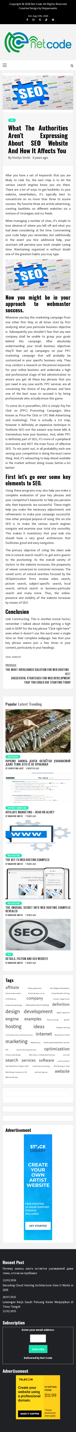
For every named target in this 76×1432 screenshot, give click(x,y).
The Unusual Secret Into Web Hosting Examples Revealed (38, 909)
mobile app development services (56, 1042)
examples (33, 1019)
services (29, 1060)
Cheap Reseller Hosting (60, 993)
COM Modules (10, 999)
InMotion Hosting (63, 1027)
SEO (12, 120)
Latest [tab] (23, 704)
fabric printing (52, 1020)
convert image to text (61, 999)
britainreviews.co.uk (36, 993)
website (16, 657)
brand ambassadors (13, 993)
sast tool (66, 1055)
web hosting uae (40, 1072)
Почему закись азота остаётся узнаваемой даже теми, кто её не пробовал (38, 762)
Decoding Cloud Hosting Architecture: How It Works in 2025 (38, 1287)
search (11, 1060)
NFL (6, 1050)
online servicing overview (26, 1050)
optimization (57, 1049)
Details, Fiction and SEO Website (26, 959)
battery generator (35, 988)
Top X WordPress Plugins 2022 (16, 1066)
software (46, 1060)
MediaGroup (35, 1042)
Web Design (13, 756)
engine (12, 1019)
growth (67, 1020)
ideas (38, 1026)
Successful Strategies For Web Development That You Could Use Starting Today (41, 678)
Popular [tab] (11, 704)
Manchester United (62, 1035)
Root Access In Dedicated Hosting (42, 1055)
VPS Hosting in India (62, 1066)
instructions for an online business (19, 1035)
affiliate (12, 987)
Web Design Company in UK (16, 1072)
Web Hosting (14, 855)
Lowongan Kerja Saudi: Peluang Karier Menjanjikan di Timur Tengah (38, 1304)
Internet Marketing (17, 807)
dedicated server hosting (37, 1005)
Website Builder (11, 1077)
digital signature (63, 1012)
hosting (13, 1026)
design (12, 1011)
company (35, 998)
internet (44, 1034)
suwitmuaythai (63, 1061)
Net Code (46, 1358)
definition (61, 1004)
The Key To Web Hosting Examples (27, 860)
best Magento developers (60, 988)
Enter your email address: (38, 1344)
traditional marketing (41, 1066)
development (38, 1011)
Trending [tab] (35, 704)
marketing (16, 1041)
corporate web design (13, 1005)
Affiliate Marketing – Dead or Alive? (29, 812)
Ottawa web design (13, 1055)
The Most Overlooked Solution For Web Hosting (37, 667)
